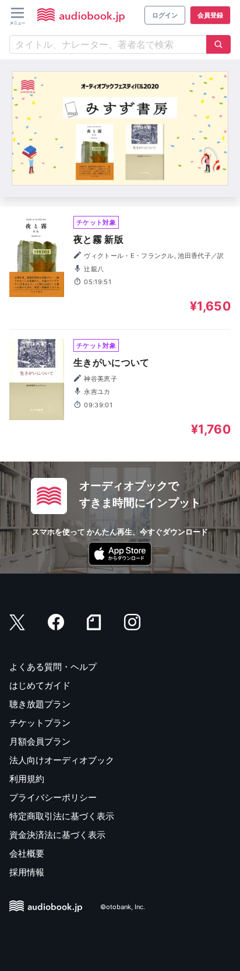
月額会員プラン (39, 741)
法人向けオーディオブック (61, 760)
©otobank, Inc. (122, 907)
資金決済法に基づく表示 (57, 834)
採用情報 (26, 872)
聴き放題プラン (39, 704)
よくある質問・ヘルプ (53, 666)
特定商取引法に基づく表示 (61, 816)
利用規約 (26, 778)
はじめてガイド (39, 685)
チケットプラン (39, 722)
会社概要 (26, 853)
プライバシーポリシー (53, 797)
